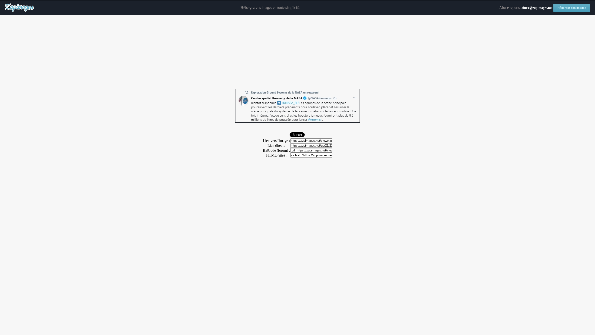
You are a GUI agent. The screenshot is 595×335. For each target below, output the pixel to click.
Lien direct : (276, 145)
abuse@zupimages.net (537, 8)
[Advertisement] (297, 51)
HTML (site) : (276, 155)
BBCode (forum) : (276, 150)
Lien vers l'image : (276, 141)
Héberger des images (572, 8)
